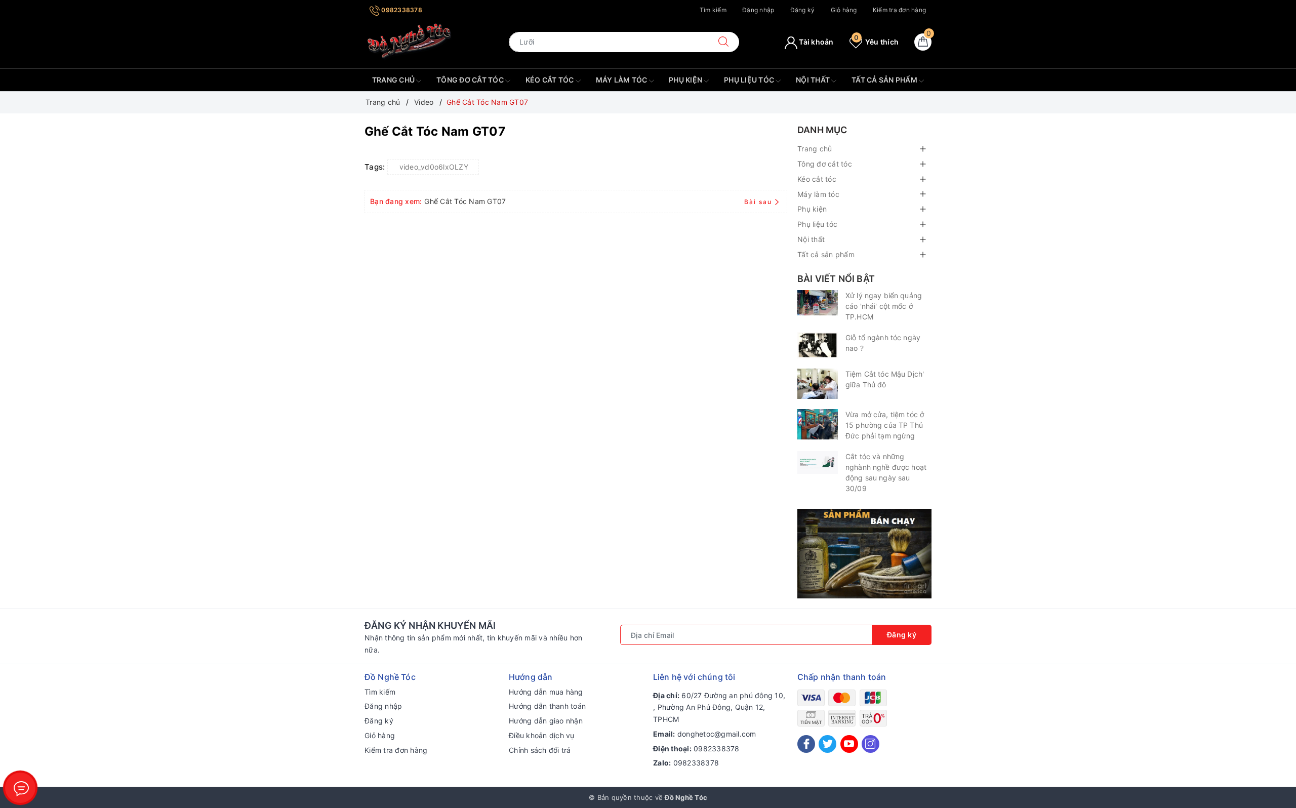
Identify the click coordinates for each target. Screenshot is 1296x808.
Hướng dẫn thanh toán (547, 706)
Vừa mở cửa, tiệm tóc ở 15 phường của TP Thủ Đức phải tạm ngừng (884, 425)
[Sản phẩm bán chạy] (864, 552)
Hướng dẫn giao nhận (546, 720)
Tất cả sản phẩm (885, 79)
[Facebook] (806, 744)
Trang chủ (394, 79)
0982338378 (401, 10)
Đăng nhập (758, 10)
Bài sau (758, 202)
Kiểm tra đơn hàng (899, 10)
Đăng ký (802, 10)
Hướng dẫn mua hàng (546, 692)
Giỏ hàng (844, 10)
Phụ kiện (686, 79)
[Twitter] (827, 744)
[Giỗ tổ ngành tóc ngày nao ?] (817, 345)
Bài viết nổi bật (836, 278)
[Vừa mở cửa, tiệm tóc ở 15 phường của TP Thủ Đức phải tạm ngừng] (817, 424)
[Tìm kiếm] (723, 42)
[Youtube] (849, 744)
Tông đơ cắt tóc (470, 79)
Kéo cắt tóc (550, 79)
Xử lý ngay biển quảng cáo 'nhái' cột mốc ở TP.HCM (883, 306)
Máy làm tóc (622, 79)
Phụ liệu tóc (750, 79)
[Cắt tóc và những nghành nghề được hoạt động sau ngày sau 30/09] (817, 462)
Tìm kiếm (713, 10)
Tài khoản (815, 41)
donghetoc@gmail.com (716, 734)
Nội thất (813, 79)
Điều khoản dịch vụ (542, 735)
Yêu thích (876, 41)
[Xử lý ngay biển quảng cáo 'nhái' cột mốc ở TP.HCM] (817, 302)
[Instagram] (870, 744)
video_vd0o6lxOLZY (433, 167)
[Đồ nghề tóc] (409, 41)
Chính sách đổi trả (540, 750)
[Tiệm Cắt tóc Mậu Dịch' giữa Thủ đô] (817, 384)
